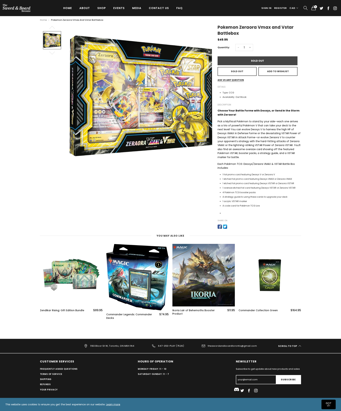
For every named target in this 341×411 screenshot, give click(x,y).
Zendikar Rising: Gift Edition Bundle (62, 310)
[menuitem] (67, 8)
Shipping (46, 379)
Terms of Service (51, 374)
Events (119, 8)
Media (136, 8)
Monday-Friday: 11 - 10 (152, 368)
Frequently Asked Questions (58, 368)
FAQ (179, 8)
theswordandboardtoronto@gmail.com (232, 346)
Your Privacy (49, 389)
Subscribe (288, 379)
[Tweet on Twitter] (225, 227)
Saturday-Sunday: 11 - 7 (153, 374)
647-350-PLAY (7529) (171, 346)
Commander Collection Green (258, 310)
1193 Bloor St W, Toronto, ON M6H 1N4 (112, 346)
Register (280, 8)
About (84, 8)
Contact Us (159, 8)
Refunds (45, 384)
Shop (101, 8)
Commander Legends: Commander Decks (129, 316)
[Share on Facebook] (220, 227)
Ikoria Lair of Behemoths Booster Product (193, 312)
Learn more (113, 404)
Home (67, 8)
